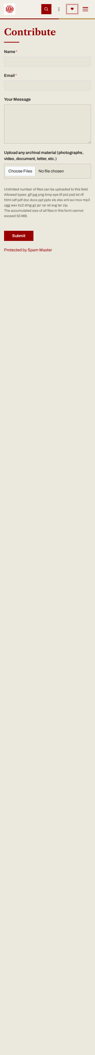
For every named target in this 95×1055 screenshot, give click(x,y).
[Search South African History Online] (46, 9)
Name (9, 51)
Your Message (17, 99)
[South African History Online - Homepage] (9, 9)
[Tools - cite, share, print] (59, 9)
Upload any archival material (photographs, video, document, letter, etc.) (44, 155)
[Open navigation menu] (85, 9)
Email (9, 75)
